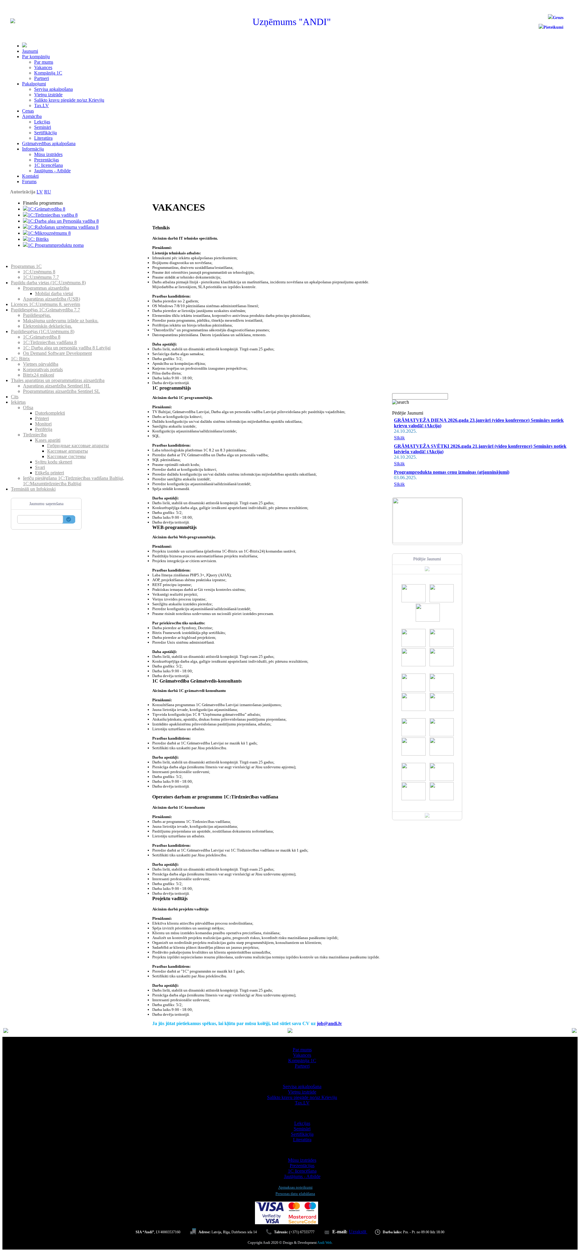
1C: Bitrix (20, 358)
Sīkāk (399, 437)
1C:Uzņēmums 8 (39, 271)
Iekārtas (18, 402)
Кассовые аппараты (67, 451)
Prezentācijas (46, 159)
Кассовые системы (66, 456)
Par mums (43, 62)
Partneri (41, 78)
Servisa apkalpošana (53, 89)
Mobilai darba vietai (54, 293)
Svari (40, 467)
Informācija (33, 148)
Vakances (43, 67)
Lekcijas (42, 121)
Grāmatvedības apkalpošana (49, 143)
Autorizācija (22, 191)
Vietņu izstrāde (48, 94)
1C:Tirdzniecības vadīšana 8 (50, 342)
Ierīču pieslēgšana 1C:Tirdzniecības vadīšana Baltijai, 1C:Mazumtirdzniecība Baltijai (73, 481)
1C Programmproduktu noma (56, 245)
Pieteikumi (553, 27)
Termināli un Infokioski (33, 489)
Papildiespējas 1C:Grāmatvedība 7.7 (45, 309)
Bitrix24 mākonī (38, 375)
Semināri (42, 127)
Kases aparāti (47, 440)
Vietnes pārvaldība (40, 364)
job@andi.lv (329, 1023)
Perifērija (43, 429)
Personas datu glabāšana (295, 1193)
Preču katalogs (25, 260)
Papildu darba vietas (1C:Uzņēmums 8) (48, 282)
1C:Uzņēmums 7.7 (41, 277)
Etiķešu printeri (49, 472)
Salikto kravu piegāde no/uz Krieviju (69, 100)
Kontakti (30, 176)
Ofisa (28, 407)
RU (47, 191)
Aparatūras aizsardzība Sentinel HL (57, 385)
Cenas (28, 110)
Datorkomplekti (50, 413)
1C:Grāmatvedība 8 (46, 209)
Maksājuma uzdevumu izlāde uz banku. (60, 320)
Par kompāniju (36, 56)
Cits (14, 396)
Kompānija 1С (48, 72)
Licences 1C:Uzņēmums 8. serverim (45, 304)
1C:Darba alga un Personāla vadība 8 (63, 221)
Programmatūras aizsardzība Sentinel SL (61, 391)
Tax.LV (41, 105)
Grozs (558, 17)
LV (40, 191)
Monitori (43, 423)
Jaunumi (30, 51)
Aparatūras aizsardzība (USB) (51, 298)
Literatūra (43, 138)
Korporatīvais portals (43, 369)
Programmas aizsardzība (46, 288)
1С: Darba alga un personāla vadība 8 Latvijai (67, 347)
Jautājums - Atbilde (52, 170)
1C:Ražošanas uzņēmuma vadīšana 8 (63, 227)
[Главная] (12, 21)
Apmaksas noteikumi (295, 1187)
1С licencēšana (48, 165)
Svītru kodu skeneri (53, 461)
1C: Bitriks (38, 239)
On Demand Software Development (57, 353)
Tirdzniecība (35, 434)
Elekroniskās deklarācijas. (47, 326)
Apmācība (32, 116)
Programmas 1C (26, 266)
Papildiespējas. (37, 315)
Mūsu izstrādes (48, 154)
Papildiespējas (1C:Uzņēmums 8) (42, 331)
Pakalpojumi (34, 83)
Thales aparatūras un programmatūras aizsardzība (58, 380)
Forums (29, 181)
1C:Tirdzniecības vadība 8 (53, 215)
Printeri (42, 418)
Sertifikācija (45, 132)
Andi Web (324, 1243)
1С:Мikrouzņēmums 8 (49, 233)
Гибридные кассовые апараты (78, 445)
